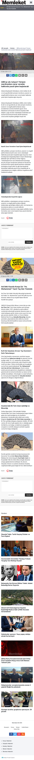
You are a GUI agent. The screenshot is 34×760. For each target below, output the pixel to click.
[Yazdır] (23, 75)
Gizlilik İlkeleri (25, 727)
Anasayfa (6, 727)
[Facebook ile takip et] (11, 734)
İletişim (18, 727)
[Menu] (31, 2)
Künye (12, 727)
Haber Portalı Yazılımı (9, 757)
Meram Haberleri (7, 749)
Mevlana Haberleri (8, 751)
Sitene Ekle (16, 729)
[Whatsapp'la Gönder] (16, 75)
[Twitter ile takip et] (15, 734)
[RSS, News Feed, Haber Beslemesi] (23, 734)
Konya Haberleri (7, 741)
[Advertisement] (17, 28)
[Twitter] (10, 75)
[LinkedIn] (13, 75)
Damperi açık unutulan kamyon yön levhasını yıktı (20, 7)
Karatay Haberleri (7, 746)
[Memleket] (13, 2)
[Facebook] (7, 75)
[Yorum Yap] (26, 75)
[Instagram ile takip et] (19, 734)
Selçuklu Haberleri (8, 743)
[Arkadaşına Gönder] (19, 75)
